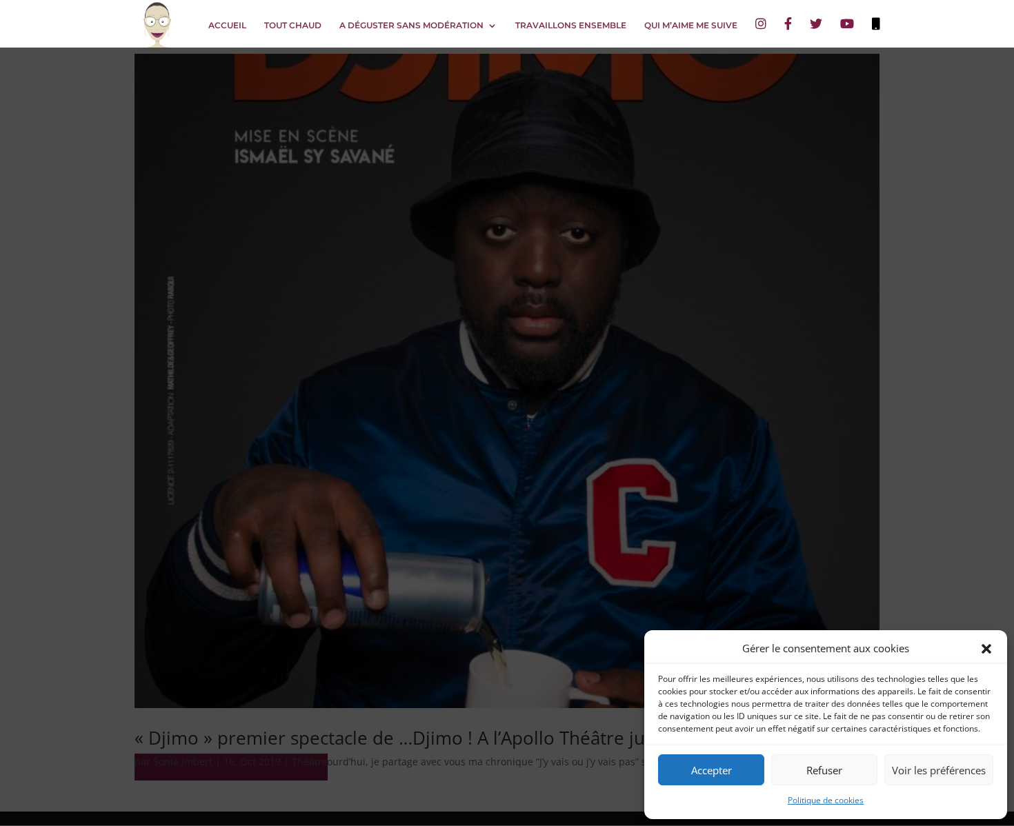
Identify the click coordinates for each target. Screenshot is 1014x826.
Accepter (711, 770)
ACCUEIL (227, 25)
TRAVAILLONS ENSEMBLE (570, 25)
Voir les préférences (939, 770)
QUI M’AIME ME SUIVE (690, 25)
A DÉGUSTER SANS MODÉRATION (411, 25)
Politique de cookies (826, 800)
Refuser (824, 770)
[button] (986, 649)
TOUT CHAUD (292, 25)
